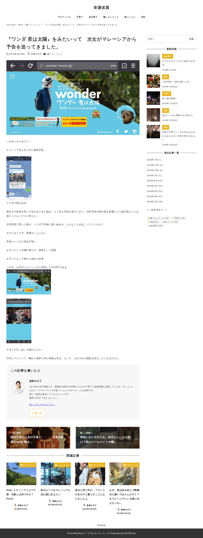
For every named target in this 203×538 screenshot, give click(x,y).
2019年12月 (153, 165)
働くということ (55, 53)
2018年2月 (152, 201)
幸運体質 (101, 7)
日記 (154, 221)
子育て (179, 218)
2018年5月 (152, 185)
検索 (191, 38)
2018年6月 (152, 180)
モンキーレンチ (101, 533)
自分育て (156, 225)
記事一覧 (37, 413)
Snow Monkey (75, 533)
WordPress (130, 533)
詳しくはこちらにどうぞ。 (42, 404)
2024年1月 (152, 159)
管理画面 (101, 525)
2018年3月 (152, 196)
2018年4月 (152, 191)
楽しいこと (170, 221)
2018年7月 (152, 175)
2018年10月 (153, 170)
